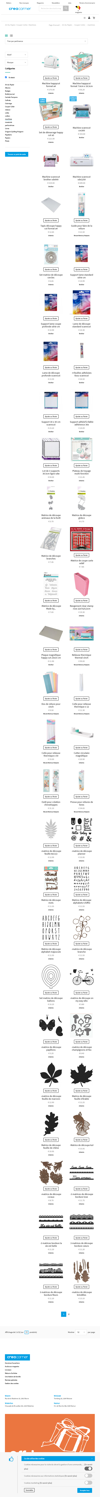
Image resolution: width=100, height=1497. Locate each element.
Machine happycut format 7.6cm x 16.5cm (82, 85)
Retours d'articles (11, 1373)
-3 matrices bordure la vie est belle (51, 1244)
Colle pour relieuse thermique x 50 (51, 754)
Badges (7, 91)
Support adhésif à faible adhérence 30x (81, 423)
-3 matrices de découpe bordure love (81, 1195)
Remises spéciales (11, 1380)
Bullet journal (10, 94)
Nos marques (24, 3)
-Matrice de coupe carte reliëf (81, 562)
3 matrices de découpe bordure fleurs (51, 1293)
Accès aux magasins (12, 1366)
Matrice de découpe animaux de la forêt (51, 516)
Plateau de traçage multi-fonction (81, 472)
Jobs (69, 3)
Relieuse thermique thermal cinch (81, 656)
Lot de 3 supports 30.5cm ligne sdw (51, 472)
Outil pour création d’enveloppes (51, 803)
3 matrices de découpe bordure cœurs (81, 1244)
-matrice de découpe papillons (51, 1048)
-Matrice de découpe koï (81, 1145)
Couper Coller (79, 25)
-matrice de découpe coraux (51, 1195)
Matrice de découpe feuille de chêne (51, 1146)
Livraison (8, 1370)
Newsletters (56, 3)
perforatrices (9, 125)
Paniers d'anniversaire (87, 3)
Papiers (7, 138)
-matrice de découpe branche (81, 950)
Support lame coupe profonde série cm (51, 325)
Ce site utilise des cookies (34, 1458)
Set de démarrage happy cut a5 (51, 134)
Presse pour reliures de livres (81, 803)
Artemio (51, 93)
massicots (8, 122)
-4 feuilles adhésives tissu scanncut (82, 374)
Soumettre (29, 1490)
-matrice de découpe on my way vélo (81, 999)
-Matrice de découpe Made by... (51, 607)
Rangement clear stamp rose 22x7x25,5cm (81, 607)
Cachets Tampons (11, 97)
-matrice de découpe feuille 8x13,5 (51, 852)
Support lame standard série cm (81, 276)
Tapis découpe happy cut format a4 (50, 227)
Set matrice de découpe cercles (51, 276)
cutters (7, 116)
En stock (12, 77)
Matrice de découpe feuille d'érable (81, 1097)
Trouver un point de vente (17, 154)
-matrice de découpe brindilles (81, 1293)
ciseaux (7, 110)
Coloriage (8, 103)
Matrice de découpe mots (51, 901)
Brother (81, 137)
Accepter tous (84, 1490)
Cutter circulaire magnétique (81, 754)
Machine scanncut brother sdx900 (51, 178)
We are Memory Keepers (81, 235)
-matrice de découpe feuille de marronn (51, 1097)
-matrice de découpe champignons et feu (81, 1048)
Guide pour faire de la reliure (81, 227)
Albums (7, 88)
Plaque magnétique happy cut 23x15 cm (51, 656)
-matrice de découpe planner (81, 852)
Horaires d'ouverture (12, 1363)
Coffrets (8, 100)
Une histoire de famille (13, 1376)
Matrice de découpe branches (51, 557)
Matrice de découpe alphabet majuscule (51, 950)
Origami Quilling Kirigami (14, 131)
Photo (7, 141)
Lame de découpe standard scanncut (81, 325)
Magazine (40, 3)
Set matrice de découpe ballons (51, 999)
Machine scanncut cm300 (81, 129)
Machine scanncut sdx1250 (81, 178)
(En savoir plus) (70, 1476)
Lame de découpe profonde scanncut (51, 374)
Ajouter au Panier (51, 78)
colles (7, 113)
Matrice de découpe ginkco (81, 516)
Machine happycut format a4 (51, 85)
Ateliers (8, 3)
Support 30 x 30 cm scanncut (51, 423)
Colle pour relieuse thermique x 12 (81, 705)
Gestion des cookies (11, 1383)
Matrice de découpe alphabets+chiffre (81, 901)
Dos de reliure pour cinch (51, 705)
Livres (7, 128)
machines (8, 119)
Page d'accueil (54, 25)
